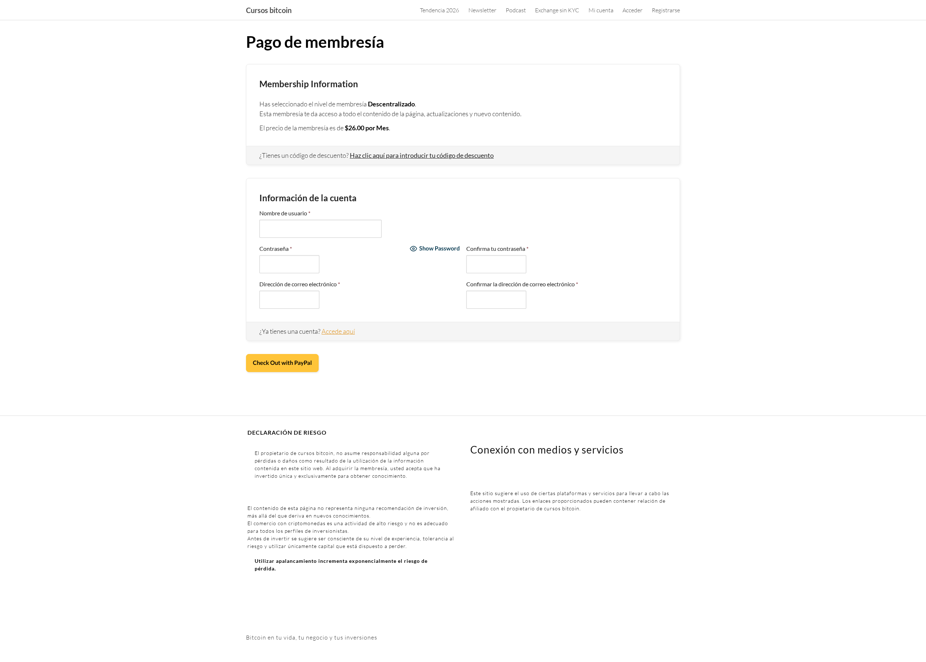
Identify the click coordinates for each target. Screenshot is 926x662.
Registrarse (666, 10)
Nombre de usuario (284, 213)
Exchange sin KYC (557, 10)
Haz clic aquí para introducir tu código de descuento (422, 155)
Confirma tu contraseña (497, 248)
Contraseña (275, 248)
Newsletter (482, 10)
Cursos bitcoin (269, 10)
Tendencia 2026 (439, 10)
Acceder (632, 10)
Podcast (516, 10)
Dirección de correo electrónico (299, 284)
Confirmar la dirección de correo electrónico (522, 284)
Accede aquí (338, 331)
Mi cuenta (601, 10)
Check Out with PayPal (282, 362)
